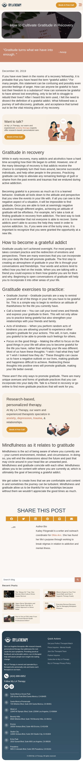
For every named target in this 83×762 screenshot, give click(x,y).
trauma (37, 418)
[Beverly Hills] (6, 717)
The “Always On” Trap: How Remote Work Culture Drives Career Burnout (25, 594)
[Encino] (6, 725)
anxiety (11, 418)
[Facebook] (6, 686)
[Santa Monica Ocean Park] (6, 695)
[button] (11, 518)
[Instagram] (11, 686)
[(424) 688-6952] (6, 676)
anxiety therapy (22, 128)
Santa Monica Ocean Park (20, 694)
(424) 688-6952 (18, 676)
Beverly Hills (15, 717)
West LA (13, 709)
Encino (13, 724)
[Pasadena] (6, 747)
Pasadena (14, 747)
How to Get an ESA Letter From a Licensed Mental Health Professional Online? (26, 618)
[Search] (78, 579)
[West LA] (6, 710)
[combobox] (38, 579)
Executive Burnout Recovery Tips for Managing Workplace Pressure (66, 606)
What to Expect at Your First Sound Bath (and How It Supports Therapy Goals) (65, 594)
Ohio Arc (56, 535)
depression (24, 418)
